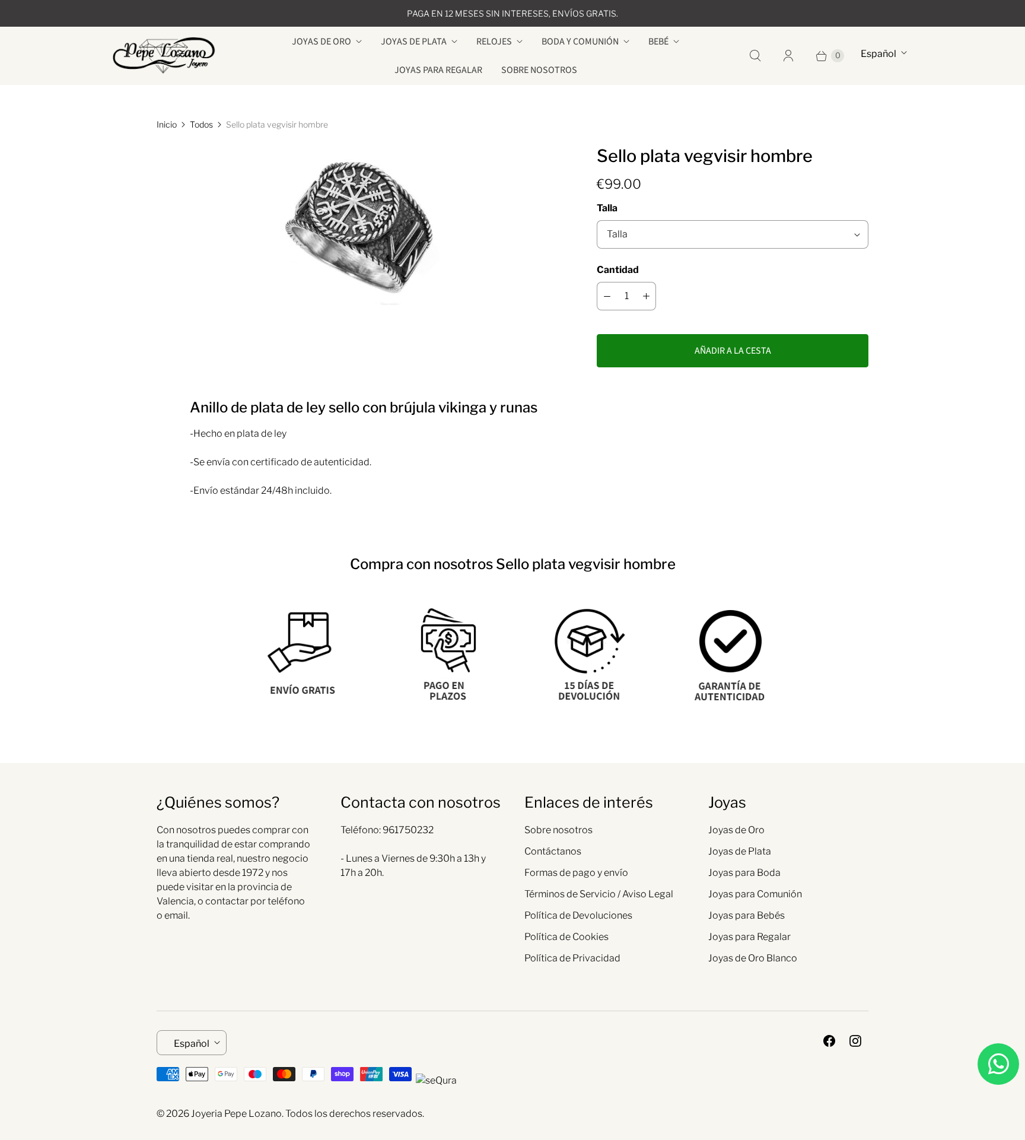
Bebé (658, 41)
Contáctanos (552, 851)
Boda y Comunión (580, 41)
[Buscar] (755, 56)
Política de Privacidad (572, 958)
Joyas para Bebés (746, 915)
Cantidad (618, 269)
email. (177, 915)
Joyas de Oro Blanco (752, 958)
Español (878, 53)
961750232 (408, 830)
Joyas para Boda (744, 872)
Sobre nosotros (539, 70)
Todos (201, 124)
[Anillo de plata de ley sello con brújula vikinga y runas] (360, 225)
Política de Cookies (566, 936)
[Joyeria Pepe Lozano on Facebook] (829, 1041)
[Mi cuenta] (788, 56)
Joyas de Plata (414, 41)
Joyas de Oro (321, 41)
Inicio (167, 124)
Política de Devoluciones (578, 915)
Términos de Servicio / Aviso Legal (598, 894)
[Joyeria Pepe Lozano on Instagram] (855, 1041)
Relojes (494, 41)
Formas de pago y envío (576, 872)
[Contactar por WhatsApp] (998, 1064)
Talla (607, 208)
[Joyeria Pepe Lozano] (164, 55)
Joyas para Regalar (438, 70)
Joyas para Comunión (755, 894)
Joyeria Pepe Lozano (236, 1113)
